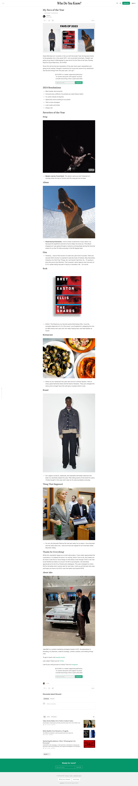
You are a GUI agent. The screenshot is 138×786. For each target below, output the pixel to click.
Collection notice (77, 775)
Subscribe (126, 3)
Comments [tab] (46, 698)
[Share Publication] (120, 3)
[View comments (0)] (49, 20)
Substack (62, 783)
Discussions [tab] (54, 716)
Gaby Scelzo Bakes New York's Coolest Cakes (58, 721)
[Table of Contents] (2, 393)
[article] (69, 723)
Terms (71, 775)
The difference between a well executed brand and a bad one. (58, 733)
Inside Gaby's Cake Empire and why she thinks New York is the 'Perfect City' (61, 723)
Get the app (76, 779)
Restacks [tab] (52, 698)
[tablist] (49, 698)
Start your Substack (65, 779)
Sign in (133, 3)
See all (46, 754)
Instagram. (74, 664)
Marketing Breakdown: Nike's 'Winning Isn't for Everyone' (59, 742)
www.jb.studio (60, 657)
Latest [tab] (48, 716)
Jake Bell (48, 15)
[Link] (41, 87)
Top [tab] (44, 716)
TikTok (62, 661)
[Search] (117, 3)
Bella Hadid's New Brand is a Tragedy (55, 731)
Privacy (67, 775)
